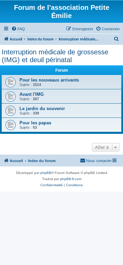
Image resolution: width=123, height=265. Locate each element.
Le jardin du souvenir (42, 108)
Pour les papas (35, 122)
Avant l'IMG (31, 94)
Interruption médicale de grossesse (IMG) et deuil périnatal (55, 56)
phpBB (45, 173)
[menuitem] (18, 29)
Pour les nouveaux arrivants (49, 80)
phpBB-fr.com (70, 179)
